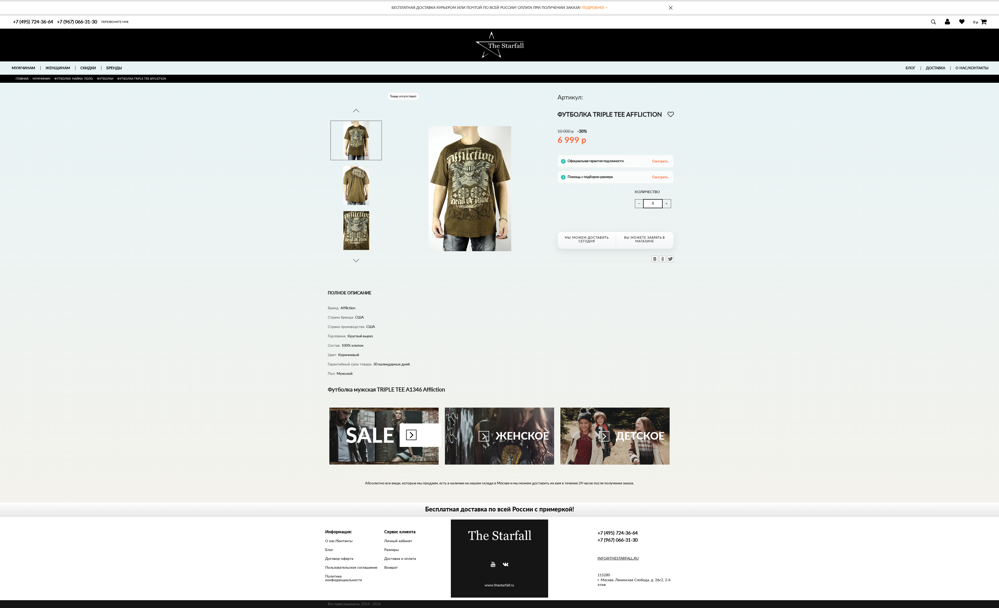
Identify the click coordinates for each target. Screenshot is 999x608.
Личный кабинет (398, 541)
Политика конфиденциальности (343, 578)
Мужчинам (41, 78)
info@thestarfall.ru (618, 558)
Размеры (391, 550)
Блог (910, 68)
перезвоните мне (115, 22)
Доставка (935, 68)
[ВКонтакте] (654, 259)
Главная (22, 78)
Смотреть (660, 161)
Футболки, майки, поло (73, 78)
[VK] (505, 564)
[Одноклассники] (662, 259)
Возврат (391, 567)
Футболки (105, 78)
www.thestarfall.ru (499, 585)
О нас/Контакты (972, 68)
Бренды (114, 68)
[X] (670, 259)
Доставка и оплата (400, 559)
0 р (975, 22)
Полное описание (349, 293)
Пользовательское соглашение (351, 567)
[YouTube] (493, 564)
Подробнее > (594, 8)
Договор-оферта (339, 559)
